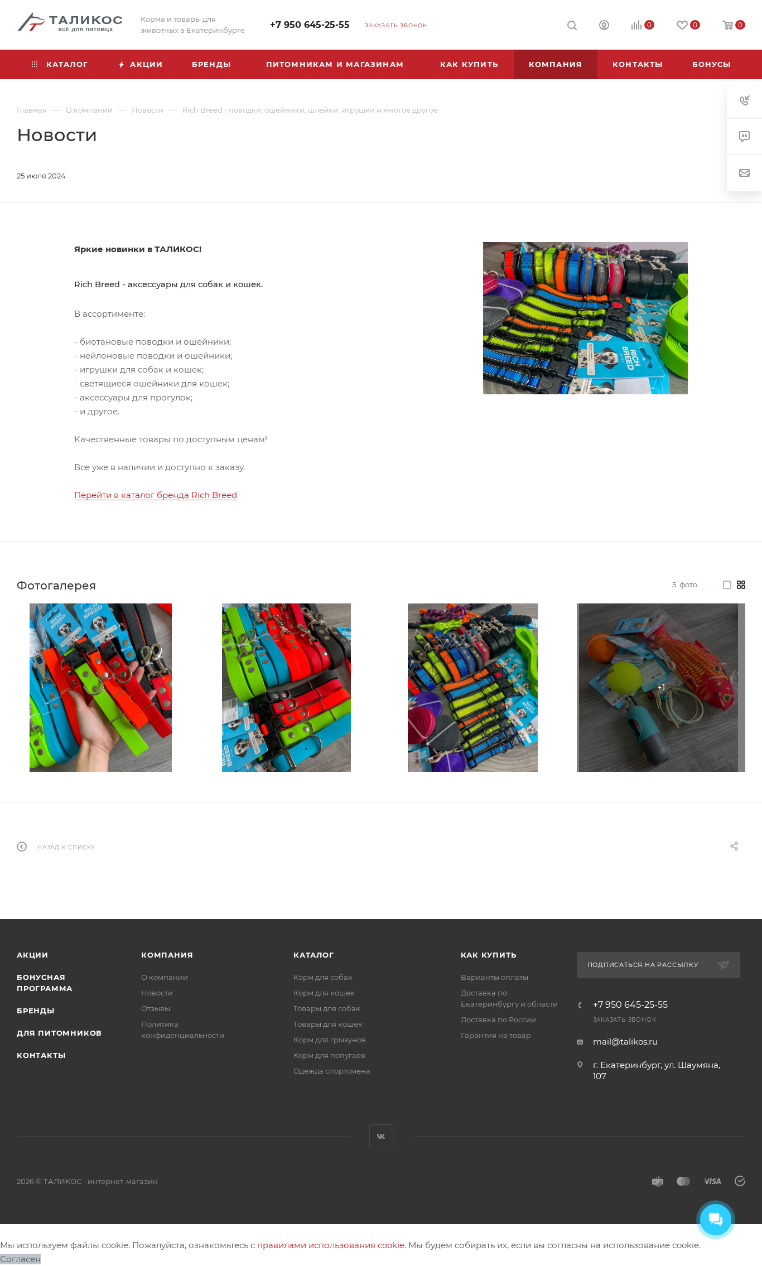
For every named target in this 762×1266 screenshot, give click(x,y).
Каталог (313, 954)
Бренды (36, 1010)
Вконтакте (381, 1136)
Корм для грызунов (329, 1039)
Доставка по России (498, 1019)
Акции (33, 954)
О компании (164, 977)
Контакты (41, 1055)
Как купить (489, 954)
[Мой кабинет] (604, 26)
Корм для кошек (324, 992)
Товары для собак (326, 1008)
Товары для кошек (328, 1023)
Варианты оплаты (494, 977)
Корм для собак (323, 977)
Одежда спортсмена (331, 1070)
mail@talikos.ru (625, 1041)
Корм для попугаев (329, 1055)
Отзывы (155, 1008)
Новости (157, 992)
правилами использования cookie (330, 1245)
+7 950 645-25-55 (310, 25)
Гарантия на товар (496, 1035)
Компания (167, 954)
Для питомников (59, 1032)
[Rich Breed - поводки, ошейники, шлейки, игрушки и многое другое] (585, 318)
